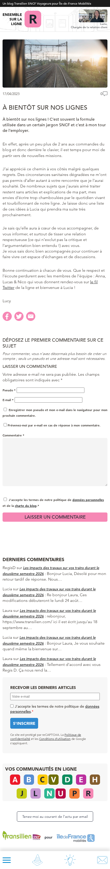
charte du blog (26, 506)
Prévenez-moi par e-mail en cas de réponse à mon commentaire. (54, 425)
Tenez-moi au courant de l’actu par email (55, 816)
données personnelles (88, 500)
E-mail (8, 400)
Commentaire (13, 435)
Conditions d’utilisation (55, 739)
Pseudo (9, 390)
